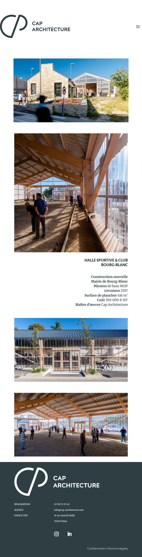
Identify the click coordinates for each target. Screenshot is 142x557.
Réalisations (22, 504)
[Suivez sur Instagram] (58, 534)
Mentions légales (118, 548)
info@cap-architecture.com (69, 509)
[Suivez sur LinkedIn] (69, 534)
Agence (18, 509)
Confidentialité (96, 548)
